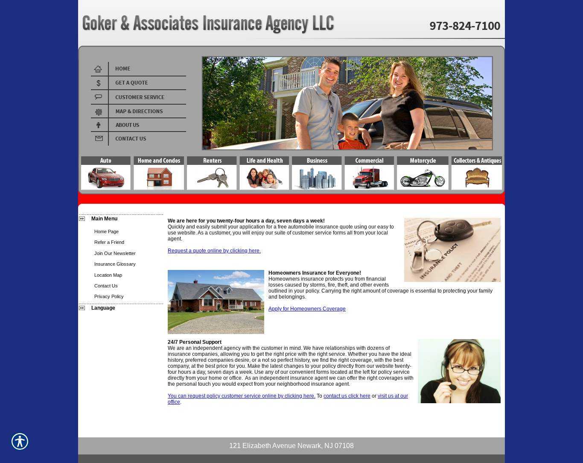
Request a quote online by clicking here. (214, 251)
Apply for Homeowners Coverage (307, 309)
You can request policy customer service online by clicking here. (241, 396)
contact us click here (347, 396)
